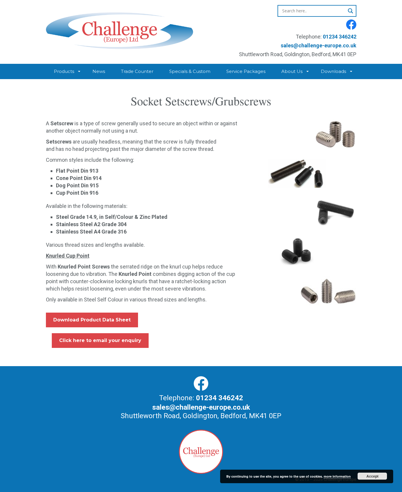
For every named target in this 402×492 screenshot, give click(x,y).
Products (64, 71)
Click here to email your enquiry (100, 340)
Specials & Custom (189, 71)
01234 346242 (339, 37)
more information (337, 476)
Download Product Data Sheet (92, 320)
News (98, 71)
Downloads (333, 71)
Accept (372, 476)
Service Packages (245, 71)
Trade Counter (137, 71)
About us (292, 71)
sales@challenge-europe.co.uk (318, 45)
